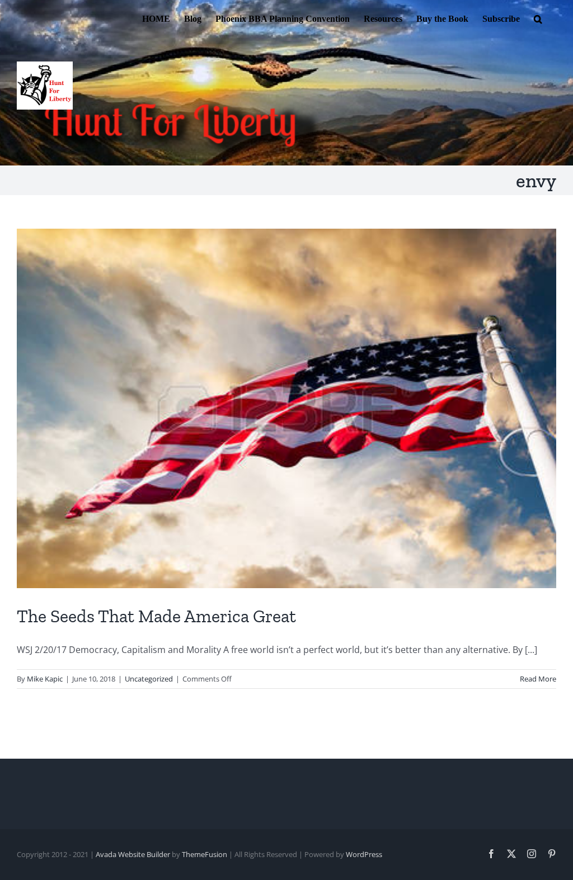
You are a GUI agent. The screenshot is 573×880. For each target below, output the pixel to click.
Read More (538, 679)
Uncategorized (149, 679)
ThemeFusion (204, 854)
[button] (538, 18)
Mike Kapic (45, 679)
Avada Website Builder (133, 854)
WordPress (364, 854)
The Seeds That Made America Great (156, 616)
